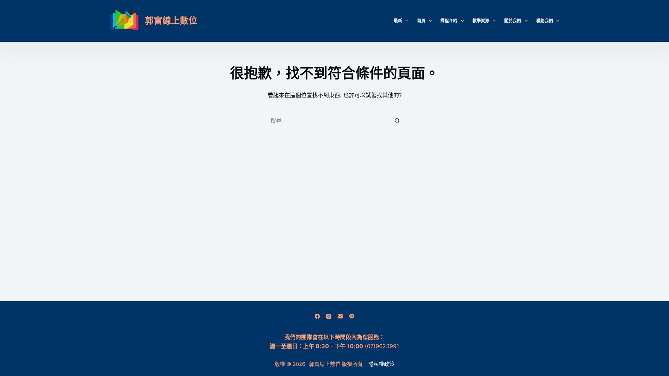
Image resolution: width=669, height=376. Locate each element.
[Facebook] (317, 316)
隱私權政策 (381, 364)
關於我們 (512, 20)
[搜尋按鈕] (397, 120)
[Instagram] (328, 316)
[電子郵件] (340, 316)
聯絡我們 (544, 20)
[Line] (351, 316)
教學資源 (480, 20)
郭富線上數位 (171, 20)
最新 (398, 20)
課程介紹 (448, 20)
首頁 (421, 20)
